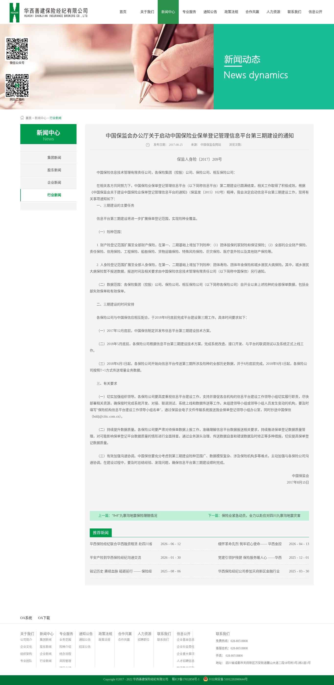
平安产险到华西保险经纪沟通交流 (115, 557)
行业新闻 (55, 118)
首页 (123, 12)
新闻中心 (40, 118)
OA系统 (26, 618)
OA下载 (44, 618)
